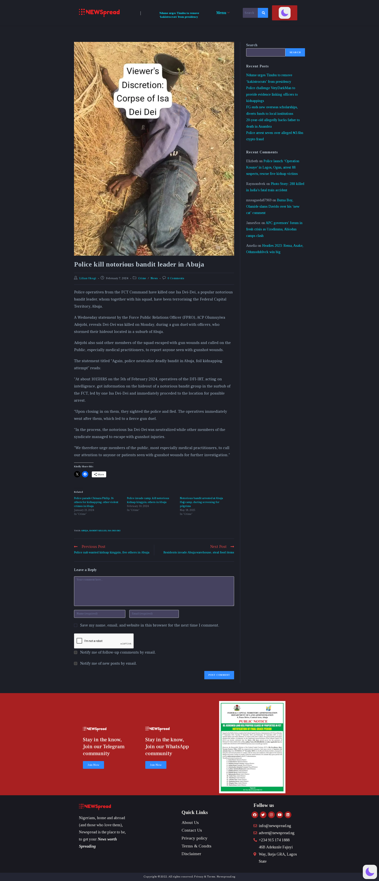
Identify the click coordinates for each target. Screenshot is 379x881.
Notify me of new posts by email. (108, 663)
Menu (221, 12)
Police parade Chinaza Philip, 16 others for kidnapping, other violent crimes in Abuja (96, 502)
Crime (142, 278)
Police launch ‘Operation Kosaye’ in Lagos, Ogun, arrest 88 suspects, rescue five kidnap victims (272, 167)
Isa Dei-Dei (114, 530)
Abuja (84, 530)
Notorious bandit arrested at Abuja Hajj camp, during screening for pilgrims (201, 502)
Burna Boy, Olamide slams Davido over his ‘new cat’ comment (272, 206)
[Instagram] (271, 814)
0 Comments (176, 278)
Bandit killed (98, 530)
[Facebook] (254, 814)
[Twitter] (263, 814)
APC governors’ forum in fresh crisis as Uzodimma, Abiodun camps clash (274, 229)
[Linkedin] (288, 814)
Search (251, 45)
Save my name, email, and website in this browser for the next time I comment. (149, 625)
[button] (285, 13)
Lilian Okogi (87, 278)
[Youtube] (279, 814)
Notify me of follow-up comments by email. (118, 652)
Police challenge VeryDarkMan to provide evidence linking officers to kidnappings (272, 94)
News (154, 278)
